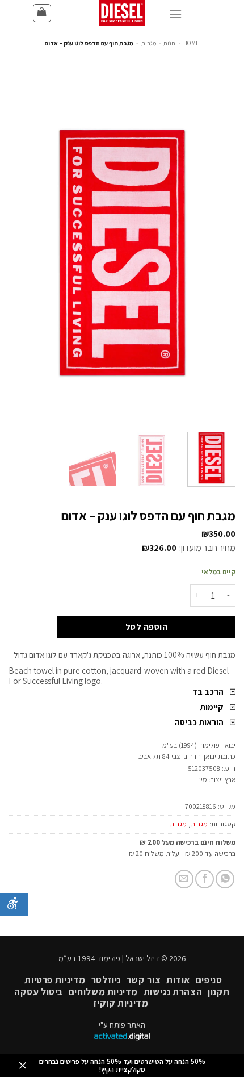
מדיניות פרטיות (55, 980)
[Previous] (217, 253)
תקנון (219, 992)
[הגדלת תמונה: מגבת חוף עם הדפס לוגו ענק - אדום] (122, 252)
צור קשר (144, 980)
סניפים (209, 980)
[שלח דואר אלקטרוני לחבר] (184, 879)
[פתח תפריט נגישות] (14, 904)
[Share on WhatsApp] (225, 879)
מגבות (148, 43)
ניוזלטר (106, 980)
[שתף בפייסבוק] (204, 879)
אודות (178, 980)
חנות (169, 43)
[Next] (19, 253)
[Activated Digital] (122, 1037)
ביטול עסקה (38, 992)
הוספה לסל (146, 626)
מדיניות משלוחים (103, 992)
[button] (42, 13)
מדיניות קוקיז (121, 1003)
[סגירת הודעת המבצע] (23, 1066)
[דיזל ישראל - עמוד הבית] (122, 13)
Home (191, 43)
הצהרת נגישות (173, 992)
